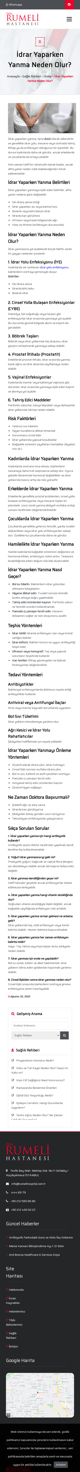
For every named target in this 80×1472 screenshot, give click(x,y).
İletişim (13, 1346)
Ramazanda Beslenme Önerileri (36, 1087)
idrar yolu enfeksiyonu (54, 267)
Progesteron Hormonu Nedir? (35, 1060)
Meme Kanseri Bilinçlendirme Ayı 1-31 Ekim (36, 1246)
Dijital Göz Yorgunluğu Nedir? (34, 1095)
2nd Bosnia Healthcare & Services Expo (34, 1254)
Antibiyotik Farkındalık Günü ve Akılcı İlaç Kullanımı (41, 1237)
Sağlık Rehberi (31, 76)
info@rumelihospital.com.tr (28, 1184)
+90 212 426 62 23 (22, 1209)
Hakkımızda (16, 1289)
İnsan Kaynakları (13, 1300)
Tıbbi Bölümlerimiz (14, 1322)
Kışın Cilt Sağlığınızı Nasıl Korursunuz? (40, 1080)
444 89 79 (18, 1192)
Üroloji (48, 76)
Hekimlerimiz (17, 1311)
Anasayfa (13, 76)
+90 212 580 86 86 (22, 1201)
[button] (64, 1035)
